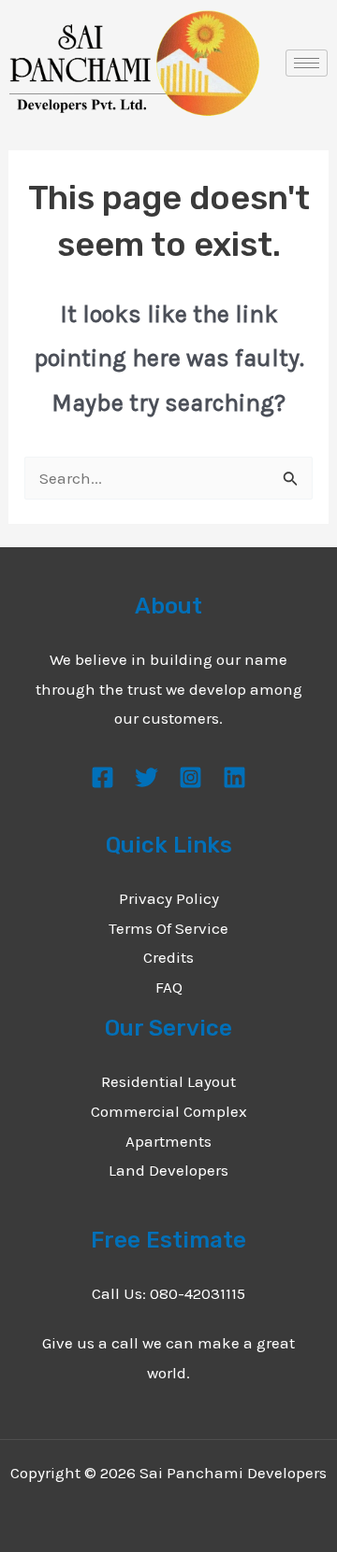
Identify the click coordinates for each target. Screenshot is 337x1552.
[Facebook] (102, 777)
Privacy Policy (169, 898)
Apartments (168, 1141)
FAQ (169, 987)
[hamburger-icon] (307, 63)
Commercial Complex (169, 1111)
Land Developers (168, 1170)
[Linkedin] (234, 777)
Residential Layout (168, 1081)
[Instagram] (190, 777)
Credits (168, 957)
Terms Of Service (168, 928)
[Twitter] (146, 777)
